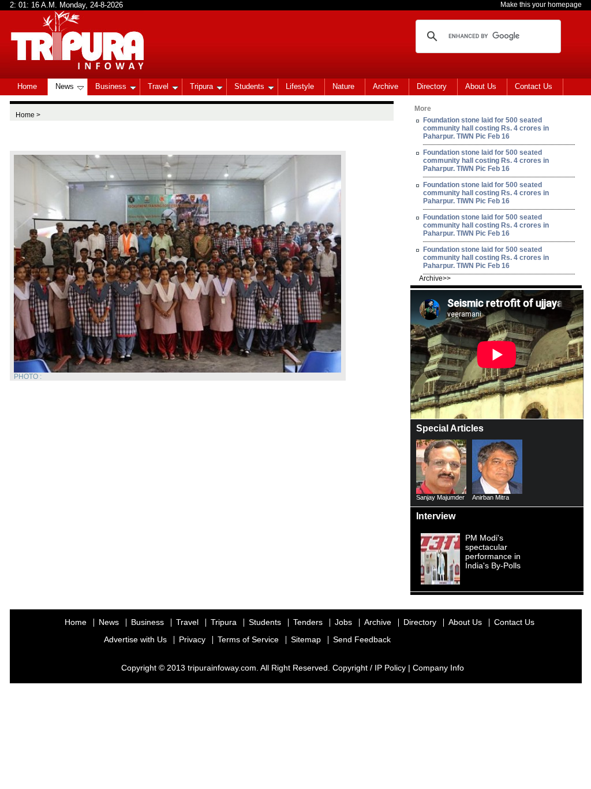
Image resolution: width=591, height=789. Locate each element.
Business (110, 86)
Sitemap (306, 639)
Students (249, 86)
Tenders (308, 622)
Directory (432, 86)
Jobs (343, 622)
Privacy (192, 639)
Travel (158, 86)
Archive (385, 86)
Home (27, 86)
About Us (480, 86)
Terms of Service (248, 639)
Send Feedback (362, 639)
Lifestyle (300, 86)
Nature (343, 86)
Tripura (201, 86)
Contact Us (533, 86)
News (64, 86)
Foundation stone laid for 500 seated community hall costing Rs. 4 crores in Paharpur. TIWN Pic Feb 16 (486, 128)
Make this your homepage (541, 5)
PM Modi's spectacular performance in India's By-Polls (493, 551)
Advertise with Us (135, 639)
